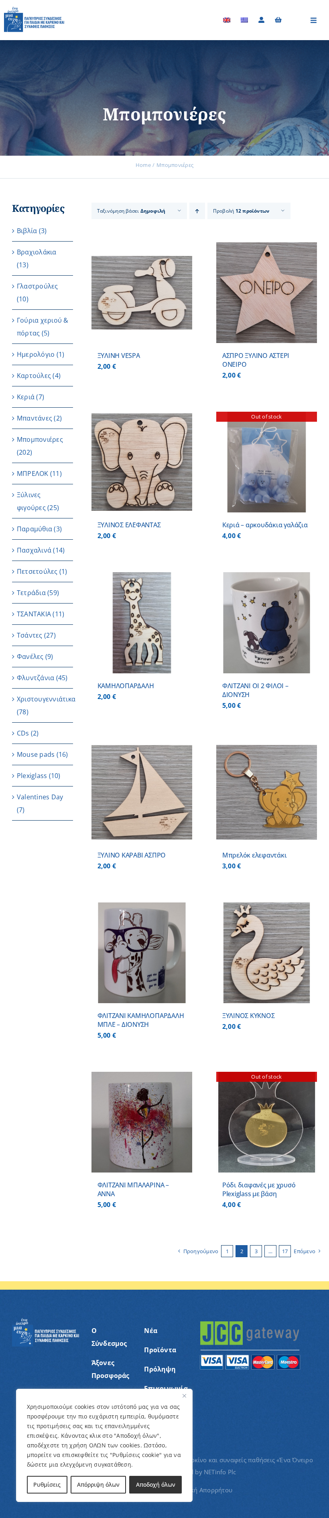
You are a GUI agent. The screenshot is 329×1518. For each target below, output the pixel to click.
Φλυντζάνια (35, 677)
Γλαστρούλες (37, 286)
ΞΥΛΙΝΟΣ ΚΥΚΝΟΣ (248, 1015)
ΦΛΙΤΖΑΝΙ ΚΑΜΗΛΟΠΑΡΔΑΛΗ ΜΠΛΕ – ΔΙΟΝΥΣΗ (140, 1020)
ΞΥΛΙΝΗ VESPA (118, 355)
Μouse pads (36, 754)
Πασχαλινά (34, 550)
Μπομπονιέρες (40, 439)
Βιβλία (27, 230)
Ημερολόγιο (36, 354)
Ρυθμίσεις (47, 1484)
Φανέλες (30, 656)
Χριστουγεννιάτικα (46, 699)
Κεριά (26, 396)
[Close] (184, 1395)
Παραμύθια (34, 528)
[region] (104, 1445)
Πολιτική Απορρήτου (202, 1490)
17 (285, 1251)
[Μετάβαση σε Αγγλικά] (227, 20)
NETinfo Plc (220, 1472)
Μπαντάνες (34, 418)
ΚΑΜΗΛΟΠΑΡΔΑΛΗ (125, 685)
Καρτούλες (34, 375)
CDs (23, 733)
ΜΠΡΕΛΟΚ (33, 473)
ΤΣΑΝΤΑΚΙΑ (34, 614)
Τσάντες (30, 635)
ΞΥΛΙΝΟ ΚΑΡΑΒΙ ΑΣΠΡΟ (131, 855)
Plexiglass (32, 775)
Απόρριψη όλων (98, 1484)
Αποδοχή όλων (155, 1484)
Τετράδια (31, 592)
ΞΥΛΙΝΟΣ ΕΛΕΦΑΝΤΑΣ (129, 524)
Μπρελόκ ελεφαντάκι (254, 855)
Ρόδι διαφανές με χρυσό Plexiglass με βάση (259, 1189)
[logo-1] (34, 9)
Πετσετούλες (37, 571)
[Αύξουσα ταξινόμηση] (197, 211)
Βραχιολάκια (37, 252)
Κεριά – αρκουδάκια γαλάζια (265, 524)
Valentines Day (40, 797)
